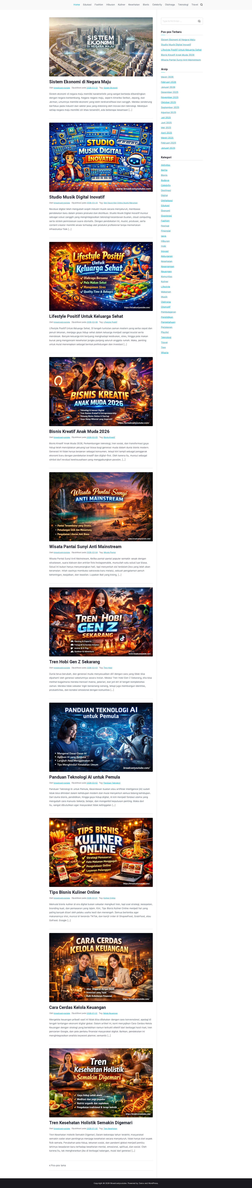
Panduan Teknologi (112, 783)
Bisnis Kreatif (109, 437)
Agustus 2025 (168, 112)
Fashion (99, 4)
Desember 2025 (169, 92)
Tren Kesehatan (110, 1128)
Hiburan (110, 4)
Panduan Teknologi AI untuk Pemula (84, 777)
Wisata (164, 352)
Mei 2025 (166, 127)
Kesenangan (167, 266)
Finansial (166, 231)
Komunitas (166, 276)
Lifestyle (165, 286)
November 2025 (169, 97)
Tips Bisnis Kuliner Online (74, 892)
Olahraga (170, 4)
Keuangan (166, 271)
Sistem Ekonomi (110, 88)
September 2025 (170, 107)
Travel (194, 4)
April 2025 (166, 132)
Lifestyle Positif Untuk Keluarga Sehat (86, 316)
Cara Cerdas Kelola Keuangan (77, 1007)
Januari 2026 (168, 87)
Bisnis (146, 4)
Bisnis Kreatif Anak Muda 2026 (79, 431)
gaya (163, 236)
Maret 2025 (167, 137)
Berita (164, 170)
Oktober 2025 (168, 102)
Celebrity (157, 4)
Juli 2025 (166, 117)
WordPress (153, 1183)
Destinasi (166, 190)
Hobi (163, 246)
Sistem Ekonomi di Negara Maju (80, 81)
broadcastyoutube (62, 88)
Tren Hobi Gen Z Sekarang (74, 661)
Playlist (165, 332)
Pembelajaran (168, 312)
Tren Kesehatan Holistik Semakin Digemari (90, 1122)
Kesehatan (134, 4)
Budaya (165, 180)
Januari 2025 (168, 148)
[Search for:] (182, 21)
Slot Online (118, 203)
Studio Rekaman (130, 203)
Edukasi (87, 4)
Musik (164, 296)
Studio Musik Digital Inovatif (77, 197)
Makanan (166, 291)
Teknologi (183, 4)
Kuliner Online (109, 898)
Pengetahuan (168, 322)
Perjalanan (166, 327)
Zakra (141, 1183)
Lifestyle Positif (110, 322)
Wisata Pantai (110, 552)
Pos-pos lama (58, 1165)
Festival (165, 226)
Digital (164, 195)
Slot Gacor (108, 203)
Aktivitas (165, 165)
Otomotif (165, 307)
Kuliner (121, 4)
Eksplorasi (166, 215)
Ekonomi (165, 210)
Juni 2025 (166, 122)
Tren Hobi (108, 668)
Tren (163, 347)
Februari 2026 (168, 82)
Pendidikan (167, 317)
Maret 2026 (167, 77)
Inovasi (165, 251)
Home (77, 4)
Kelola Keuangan (110, 1013)
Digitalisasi (167, 200)
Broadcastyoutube (118, 1183)
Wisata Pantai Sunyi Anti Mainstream (85, 546)
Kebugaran (167, 256)
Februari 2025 (168, 143)
